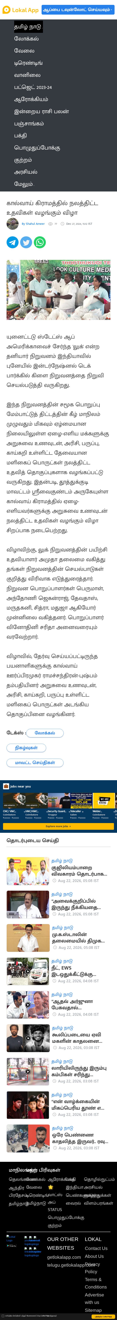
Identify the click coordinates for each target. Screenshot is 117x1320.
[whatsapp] (41, 244)
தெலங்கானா (22, 1179)
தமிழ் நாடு (27, 26)
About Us (94, 1256)
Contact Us (96, 1248)
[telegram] (13, 244)
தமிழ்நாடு (19, 1204)
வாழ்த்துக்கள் (97, 1195)
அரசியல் (93, 1187)
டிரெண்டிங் (37, 1195)
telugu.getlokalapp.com (71, 1265)
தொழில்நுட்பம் (99, 1179)
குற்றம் (55, 1225)
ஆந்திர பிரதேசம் (18, 1191)
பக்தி (71, 1179)
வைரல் (73, 1203)
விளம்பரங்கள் (98, 1203)
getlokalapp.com (64, 1257)
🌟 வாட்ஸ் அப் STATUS (55, 1198)
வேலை (34, 1187)
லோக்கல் (35, 1179)
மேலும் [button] (23, 184)
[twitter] (27, 244)
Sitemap (93, 1310)
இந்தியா (74, 1187)
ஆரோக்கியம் (61, 1179)
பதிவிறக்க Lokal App (103, 1316)
